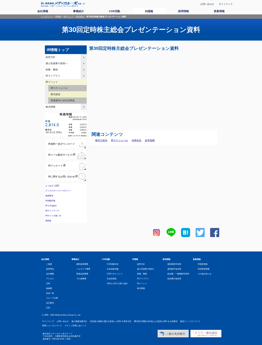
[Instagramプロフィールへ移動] (156, 236)
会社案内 (50, 303)
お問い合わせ (207, 4)
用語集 (48, 221)
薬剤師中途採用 (174, 269)
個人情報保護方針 (79, 321)
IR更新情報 (203, 264)
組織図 (49, 288)
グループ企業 (52, 298)
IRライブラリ (53, 75)
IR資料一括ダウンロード (61, 144)
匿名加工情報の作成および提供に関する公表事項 (156, 321)
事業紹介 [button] (78, 11)
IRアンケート (55, 165)
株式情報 (50, 107)
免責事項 (49, 196)
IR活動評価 (50, 201)
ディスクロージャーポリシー (58, 191)
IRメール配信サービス (60, 155)
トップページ (47, 16)
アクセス (50, 278)
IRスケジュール (119, 140)
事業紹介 (75, 259)
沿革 (48, 283)
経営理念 (50, 269)
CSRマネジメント (115, 274)
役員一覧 (50, 293)
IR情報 (58, 16)
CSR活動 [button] (114, 11)
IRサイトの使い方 (53, 216)
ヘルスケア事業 (83, 269)
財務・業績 (52, 69)
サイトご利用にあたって (75, 325)
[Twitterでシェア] (200, 236)
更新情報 (197, 259)
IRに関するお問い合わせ (61, 176)
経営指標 (150, 140)
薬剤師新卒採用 (174, 264)
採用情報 (166, 259)
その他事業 (81, 278)
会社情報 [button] (42, 11)
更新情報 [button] (219, 11)
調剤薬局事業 (82, 264)
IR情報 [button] (149, 11)
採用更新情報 (204, 269)
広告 (48, 308)
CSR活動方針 (113, 264)
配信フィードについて (190, 321)
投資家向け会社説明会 (63, 100)
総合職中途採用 (174, 278)
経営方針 (50, 57)
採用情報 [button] (183, 11)
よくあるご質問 (52, 186)
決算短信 (136, 140)
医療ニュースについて (52, 325)
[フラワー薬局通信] (206, 336)
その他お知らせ (205, 274)
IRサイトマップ (52, 211)
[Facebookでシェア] (215, 236)
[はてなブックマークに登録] (185, 236)
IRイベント (69, 16)
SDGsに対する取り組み (117, 283)
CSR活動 (106, 259)
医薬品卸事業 (82, 274)
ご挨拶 (49, 264)
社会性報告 (112, 278)
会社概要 (50, 274)
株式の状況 (101, 140)
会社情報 (45, 259)
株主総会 (80, 16)
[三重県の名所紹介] (173, 336)
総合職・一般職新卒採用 (178, 274)
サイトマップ (225, 4)
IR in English (51, 206)
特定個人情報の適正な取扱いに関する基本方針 (110, 321)
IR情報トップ (58, 50)
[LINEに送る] (171, 236)
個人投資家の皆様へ (56, 63)
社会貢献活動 (113, 269)
